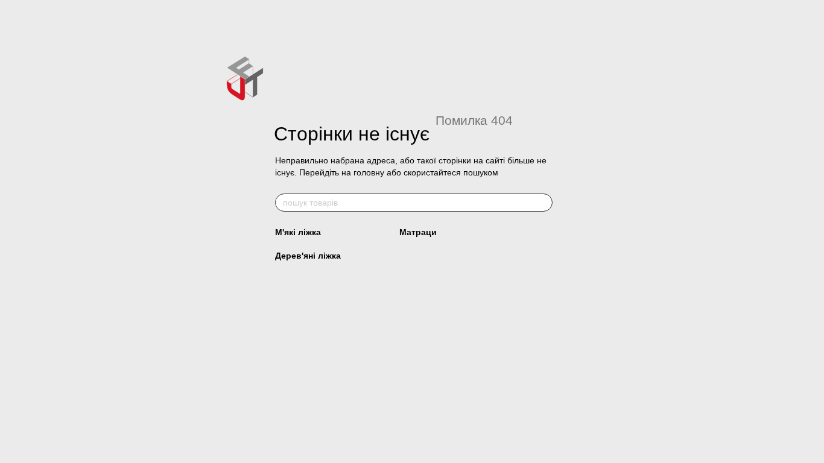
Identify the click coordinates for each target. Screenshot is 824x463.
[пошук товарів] (543, 203)
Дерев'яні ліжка (308, 255)
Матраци (418, 232)
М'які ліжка (298, 232)
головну (368, 172)
